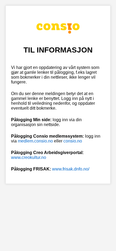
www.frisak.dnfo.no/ (70, 169)
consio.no (72, 141)
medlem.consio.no (35, 141)
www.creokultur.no (28, 157)
